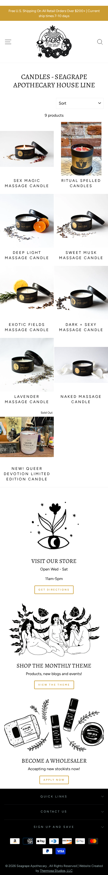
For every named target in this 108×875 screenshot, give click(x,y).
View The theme (54, 684)
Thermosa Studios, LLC (56, 870)
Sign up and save (54, 827)
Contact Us (54, 811)
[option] (54, 13)
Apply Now (54, 779)
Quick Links (54, 796)
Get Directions (54, 589)
